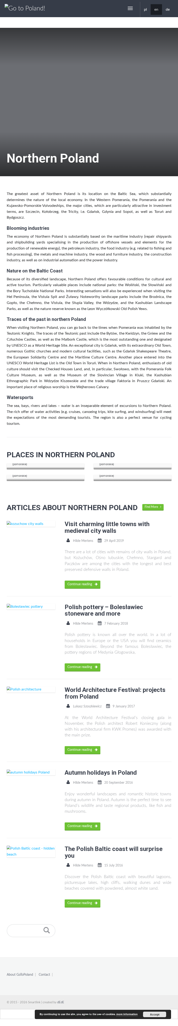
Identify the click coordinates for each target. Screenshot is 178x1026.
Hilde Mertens (83, 541)
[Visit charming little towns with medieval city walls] (31, 524)
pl (145, 9)
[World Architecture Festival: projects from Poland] (31, 690)
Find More (152, 506)
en (156, 9)
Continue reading (80, 584)
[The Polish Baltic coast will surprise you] (31, 851)
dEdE (60, 1002)
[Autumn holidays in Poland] (31, 772)
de (168, 9)
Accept (154, 1014)
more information (127, 1014)
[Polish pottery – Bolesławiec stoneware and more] (31, 607)
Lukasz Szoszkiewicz (87, 706)
